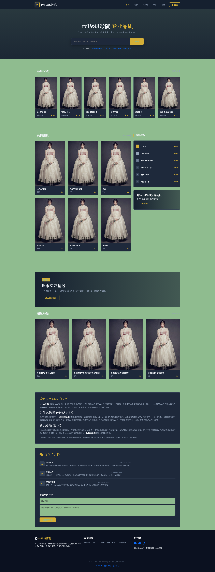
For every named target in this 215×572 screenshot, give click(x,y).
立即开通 (144, 203)
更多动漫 (175, 313)
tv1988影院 (49, 5)
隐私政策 (107, 566)
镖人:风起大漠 (97, 48)
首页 (127, 4)
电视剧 (145, 4)
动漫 (163, 4)
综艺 (154, 4)
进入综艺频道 (50, 297)
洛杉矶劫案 (117, 48)
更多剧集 (126, 135)
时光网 (102, 542)
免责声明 (99, 566)
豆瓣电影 (87, 542)
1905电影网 (122, 542)
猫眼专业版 (111, 542)
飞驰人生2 (107, 48)
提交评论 (48, 520)
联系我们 (116, 566)
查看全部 (175, 71)
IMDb (95, 542)
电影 (136, 4)
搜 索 (137, 41)
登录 (176, 4)
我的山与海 (127, 48)
